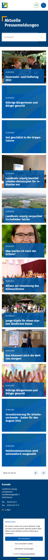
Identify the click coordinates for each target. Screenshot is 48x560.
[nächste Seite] (43, 473)
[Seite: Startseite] (5, 5)
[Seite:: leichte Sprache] (36, 5)
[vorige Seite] (36, 473)
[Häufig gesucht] (41, 37)
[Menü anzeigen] (43, 5)
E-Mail (7, 510)
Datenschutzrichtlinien (28, 554)
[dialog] (24, 537)
